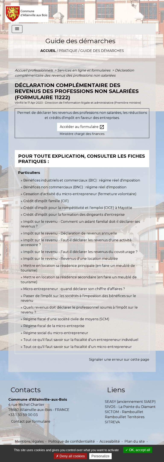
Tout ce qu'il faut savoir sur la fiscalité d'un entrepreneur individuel (80, 340)
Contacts (25, 390)
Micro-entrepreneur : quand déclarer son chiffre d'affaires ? (74, 289)
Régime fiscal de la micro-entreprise (54, 326)
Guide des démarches (102, 51)
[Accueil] (26, 11)
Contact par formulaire (30, 421)
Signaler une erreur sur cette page (119, 360)
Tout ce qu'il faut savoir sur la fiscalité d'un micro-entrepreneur (77, 347)
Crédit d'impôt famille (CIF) (46, 201)
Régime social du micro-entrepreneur (55, 333)
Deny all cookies (72, 456)
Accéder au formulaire (82, 127)
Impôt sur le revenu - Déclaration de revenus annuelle (70, 233)
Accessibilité (110, 441)
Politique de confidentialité (71, 441)
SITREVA (112, 422)
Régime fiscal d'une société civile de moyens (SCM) (66, 319)
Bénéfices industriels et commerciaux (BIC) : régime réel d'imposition (81, 180)
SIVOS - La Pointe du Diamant (130, 407)
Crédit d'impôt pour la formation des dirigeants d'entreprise (74, 215)
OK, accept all (139, 450)
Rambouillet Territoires (124, 417)
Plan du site (134, 441)
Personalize (100, 456)
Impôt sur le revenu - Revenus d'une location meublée (70, 259)
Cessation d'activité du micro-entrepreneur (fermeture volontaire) (79, 194)
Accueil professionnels (34, 70)
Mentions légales (29, 441)
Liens (116, 390)
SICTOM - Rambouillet (124, 412)
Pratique (68, 51)
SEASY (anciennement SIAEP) (130, 402)
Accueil (48, 51)
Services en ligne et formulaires (84, 70)
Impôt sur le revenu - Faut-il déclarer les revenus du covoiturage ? (80, 252)
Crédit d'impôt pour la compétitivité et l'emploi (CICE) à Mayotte (77, 208)
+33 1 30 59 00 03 (23, 415)
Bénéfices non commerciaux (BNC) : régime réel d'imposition (74, 187)
